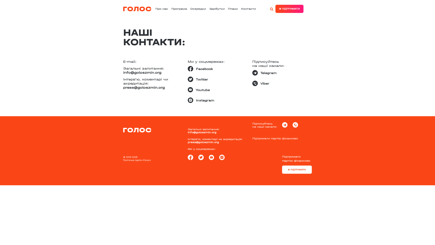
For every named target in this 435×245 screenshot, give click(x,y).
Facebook (204, 69)
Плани (233, 8)
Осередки (198, 8)
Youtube (202, 90)
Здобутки (217, 8)
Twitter (201, 79)
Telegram (268, 73)
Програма (179, 8)
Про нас (161, 8)
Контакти (248, 8)
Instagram (204, 100)
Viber (264, 83)
